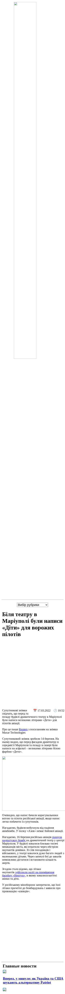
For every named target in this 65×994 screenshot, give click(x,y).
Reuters (23, 729)
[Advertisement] (32, 673)
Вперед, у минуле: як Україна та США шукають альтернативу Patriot (33, 980)
